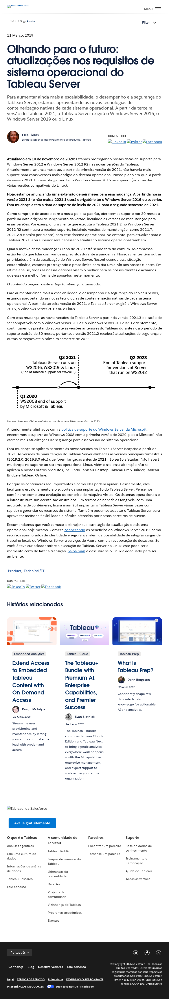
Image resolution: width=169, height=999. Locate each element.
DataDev (54, 884)
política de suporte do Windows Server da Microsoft (104, 429)
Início (14, 21)
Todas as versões (138, 879)
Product (31, 21)
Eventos (53, 921)
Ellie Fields (30, 135)
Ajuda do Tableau (139, 871)
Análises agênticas (20, 846)
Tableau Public (59, 851)
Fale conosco (16, 887)
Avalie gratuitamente (32, 823)
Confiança (16, 967)
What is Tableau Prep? (135, 667)
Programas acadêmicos (65, 913)
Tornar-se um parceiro (104, 854)
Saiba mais (76, 551)
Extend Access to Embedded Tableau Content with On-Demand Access (30, 681)
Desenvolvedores (50, 967)
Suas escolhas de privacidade (75, 986)
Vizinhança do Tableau (64, 905)
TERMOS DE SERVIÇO (31, 979)
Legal (10, 979)
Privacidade (55, 979)
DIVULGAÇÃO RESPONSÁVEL (84, 979)
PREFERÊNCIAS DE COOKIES (25, 986)
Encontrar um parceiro (104, 846)
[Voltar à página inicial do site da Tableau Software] (22, 4)
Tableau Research (20, 879)
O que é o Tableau (22, 837)
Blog (22, 21)
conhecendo (74, 530)
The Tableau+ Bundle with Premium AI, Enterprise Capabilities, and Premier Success (81, 685)
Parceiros (95, 837)
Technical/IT (34, 571)
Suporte (132, 837)
